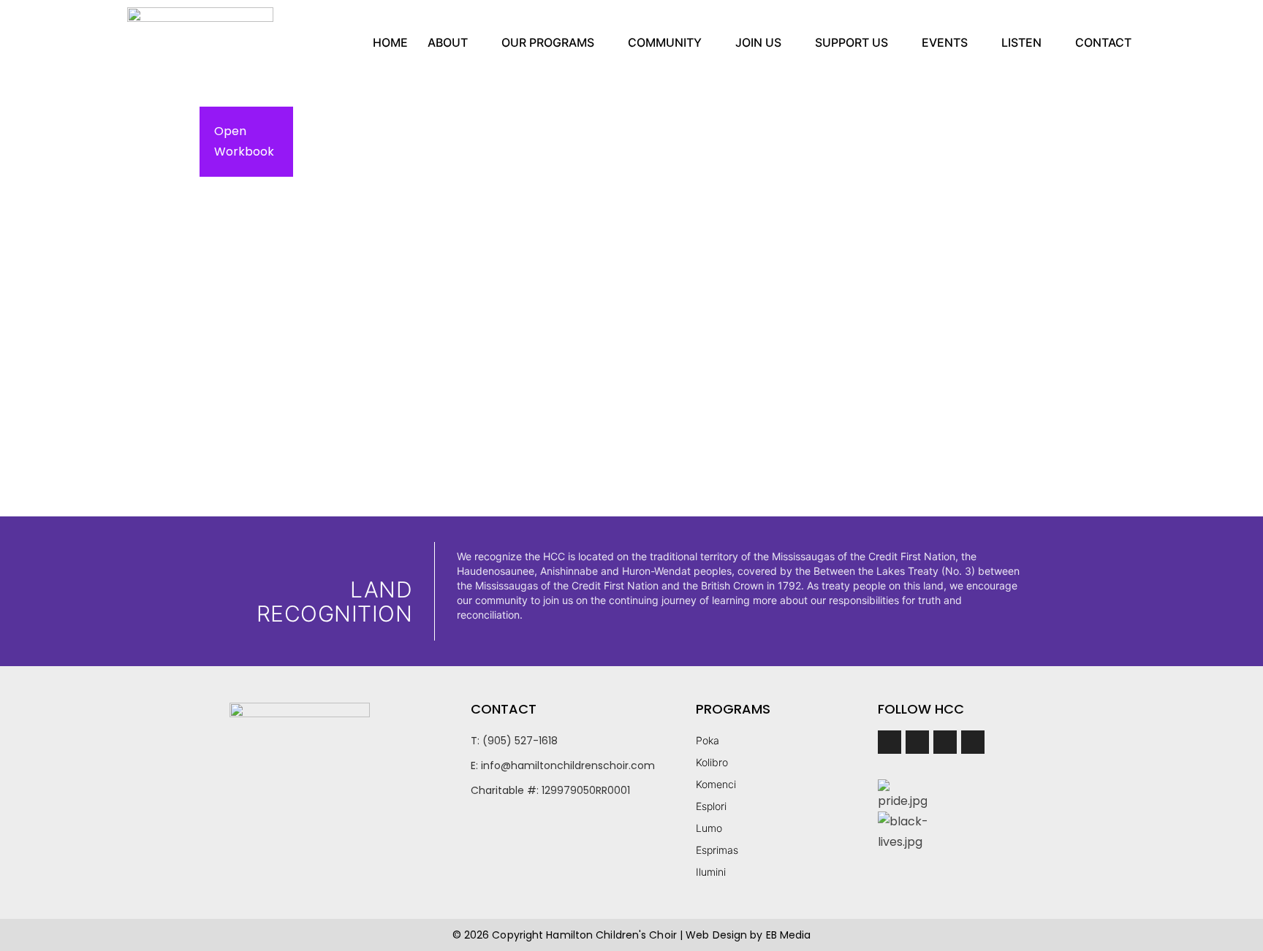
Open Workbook (244, 141)
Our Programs (547, 42)
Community (665, 42)
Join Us (758, 42)
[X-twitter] (945, 742)
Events (945, 42)
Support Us (851, 42)
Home (390, 42)
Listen (1021, 42)
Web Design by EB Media (748, 935)
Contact (1103, 42)
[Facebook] (889, 742)
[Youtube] (973, 742)
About (448, 42)
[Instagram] (917, 742)
